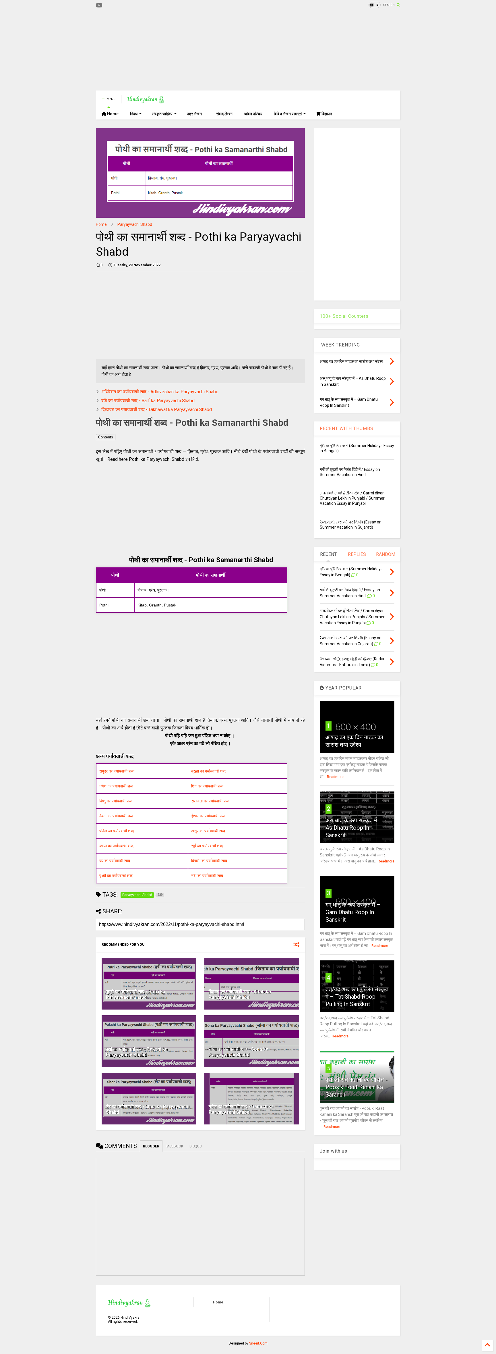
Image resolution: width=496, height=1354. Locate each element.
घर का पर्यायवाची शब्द (114, 860)
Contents (105, 437)
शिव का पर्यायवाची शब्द (207, 786)
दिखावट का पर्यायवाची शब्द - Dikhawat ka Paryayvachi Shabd (156, 409)
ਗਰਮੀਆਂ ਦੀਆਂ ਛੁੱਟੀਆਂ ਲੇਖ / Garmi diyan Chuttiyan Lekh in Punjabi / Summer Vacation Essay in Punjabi (352, 498)
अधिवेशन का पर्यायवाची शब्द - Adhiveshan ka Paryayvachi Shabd (159, 391)
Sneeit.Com (258, 1343)
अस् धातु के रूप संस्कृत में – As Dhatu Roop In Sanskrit (354, 828)
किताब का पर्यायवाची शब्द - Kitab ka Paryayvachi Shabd (240, 994)
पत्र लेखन (194, 113)
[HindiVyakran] (145, 101)
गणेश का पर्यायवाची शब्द (116, 786)
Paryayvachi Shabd (134, 224)
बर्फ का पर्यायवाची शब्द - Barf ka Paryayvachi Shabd (148, 400)
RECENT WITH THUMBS (346, 428)
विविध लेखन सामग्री (288, 113)
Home (112, 113)
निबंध (133, 113)
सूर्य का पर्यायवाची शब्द (207, 845)
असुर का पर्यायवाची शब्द (208, 831)
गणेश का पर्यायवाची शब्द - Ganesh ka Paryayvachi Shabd (241, 1109)
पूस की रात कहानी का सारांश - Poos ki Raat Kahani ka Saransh (357, 1087)
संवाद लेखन (224, 113)
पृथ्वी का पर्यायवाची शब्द (116, 875)
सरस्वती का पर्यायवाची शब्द (210, 801)
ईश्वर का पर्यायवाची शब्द (208, 816)
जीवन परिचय (253, 113)
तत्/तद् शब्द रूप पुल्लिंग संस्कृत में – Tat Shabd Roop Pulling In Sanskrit (357, 997)
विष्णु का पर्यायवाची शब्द (115, 801)
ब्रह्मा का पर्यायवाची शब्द (208, 771)
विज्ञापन (326, 113)
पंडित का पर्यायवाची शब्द (116, 831)
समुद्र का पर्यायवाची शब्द (116, 771)
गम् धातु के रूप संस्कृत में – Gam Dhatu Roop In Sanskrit (353, 912)
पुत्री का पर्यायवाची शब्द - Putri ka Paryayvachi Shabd (135, 994)
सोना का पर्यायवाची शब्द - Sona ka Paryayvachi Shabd (238, 1052)
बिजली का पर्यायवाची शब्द (209, 860)
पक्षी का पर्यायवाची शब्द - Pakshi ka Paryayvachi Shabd (137, 1052)
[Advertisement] (200, 50)
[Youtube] (99, 6)
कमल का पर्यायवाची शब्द (116, 845)
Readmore (335, 777)
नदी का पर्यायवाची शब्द (207, 875)
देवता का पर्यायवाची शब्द (116, 816)
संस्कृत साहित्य (162, 113)
